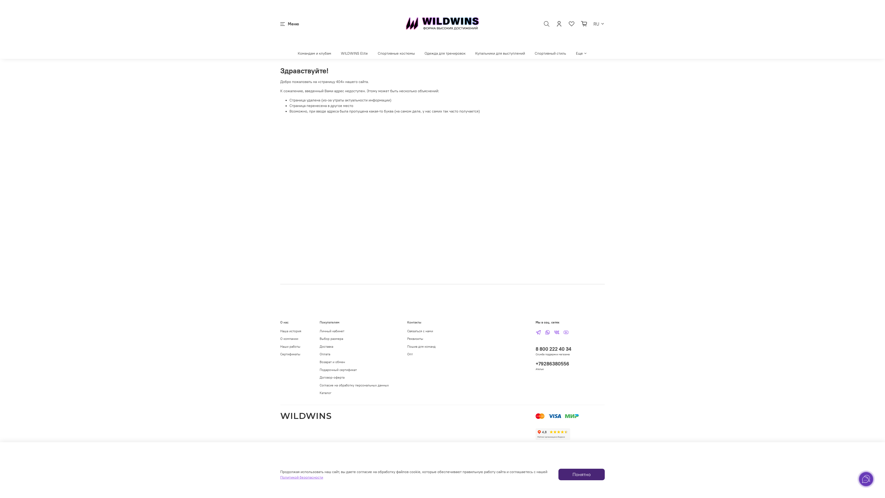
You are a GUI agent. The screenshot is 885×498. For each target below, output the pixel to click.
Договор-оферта (332, 377)
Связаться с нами (420, 331)
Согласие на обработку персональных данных (354, 385)
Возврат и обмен (332, 362)
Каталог (325, 393)
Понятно (581, 474)
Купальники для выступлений (500, 53)
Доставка (326, 346)
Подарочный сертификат (338, 370)
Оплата (325, 354)
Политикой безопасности (301, 477)
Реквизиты (415, 339)
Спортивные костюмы (396, 53)
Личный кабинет (332, 331)
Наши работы (290, 346)
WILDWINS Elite (354, 53)
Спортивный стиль (550, 53)
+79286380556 (552, 364)
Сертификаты (290, 354)
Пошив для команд (421, 346)
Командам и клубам (314, 53)
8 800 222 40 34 (553, 349)
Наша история (290, 331)
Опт (410, 354)
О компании (289, 339)
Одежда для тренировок (445, 53)
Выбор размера (331, 339)
